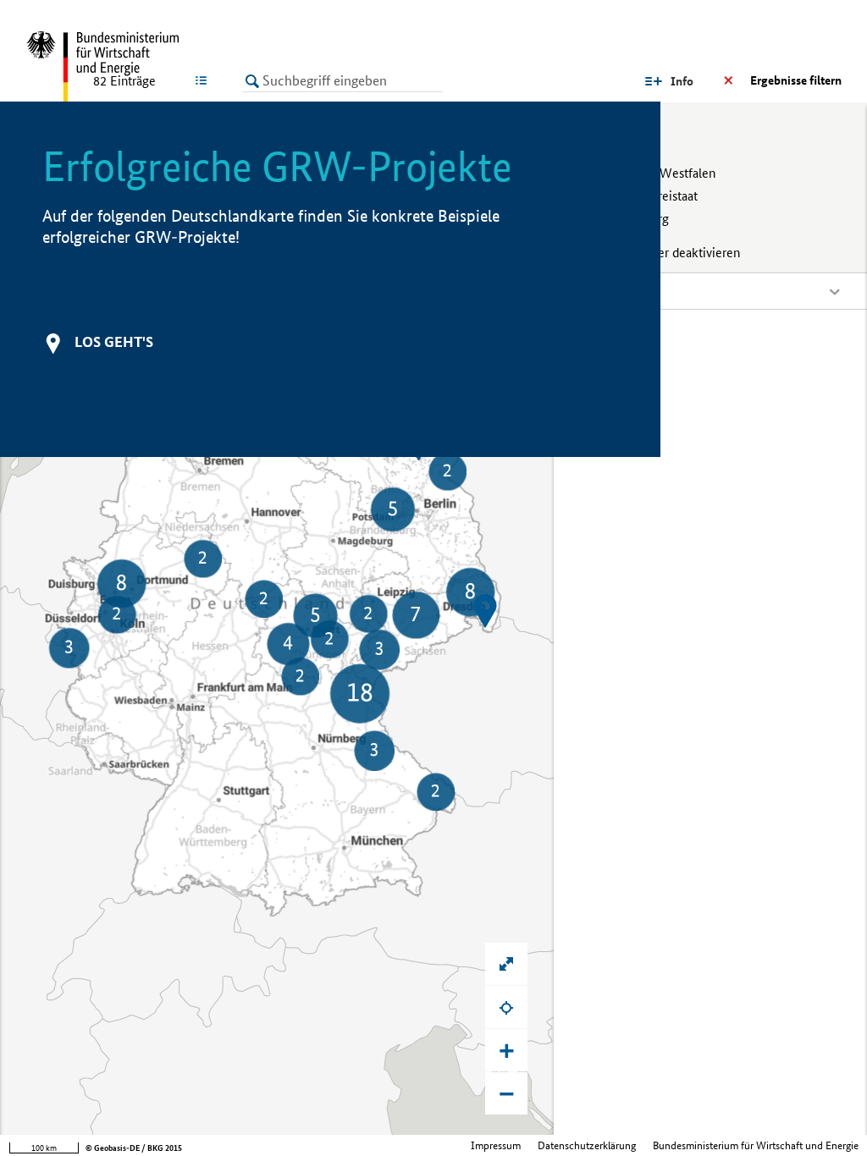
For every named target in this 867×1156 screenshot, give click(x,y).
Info (682, 81)
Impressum (496, 1145)
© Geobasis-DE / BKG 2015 (134, 1148)
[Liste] (204, 80)
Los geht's (114, 341)
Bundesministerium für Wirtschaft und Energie (756, 1145)
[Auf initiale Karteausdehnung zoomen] (506, 964)
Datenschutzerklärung (587, 1145)
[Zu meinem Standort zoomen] (506, 1007)
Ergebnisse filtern (796, 80)
